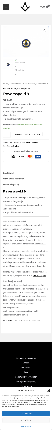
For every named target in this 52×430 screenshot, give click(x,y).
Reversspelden (15, 83)
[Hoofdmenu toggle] (6, 7)
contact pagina (39, 275)
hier (9, 320)
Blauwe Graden (29, 83)
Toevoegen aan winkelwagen (27, 134)
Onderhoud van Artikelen (26, 376)
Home (5, 83)
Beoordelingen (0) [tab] (11, 184)
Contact (26, 362)
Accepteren (26, 413)
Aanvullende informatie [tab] (13, 178)
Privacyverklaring (26, 426)
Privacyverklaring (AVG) (26, 381)
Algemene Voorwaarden (26, 358)
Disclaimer (26, 367)
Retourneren (26, 386)
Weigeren (26, 420)
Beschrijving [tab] (8, 173)
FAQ (26, 372)
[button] (48, 390)
